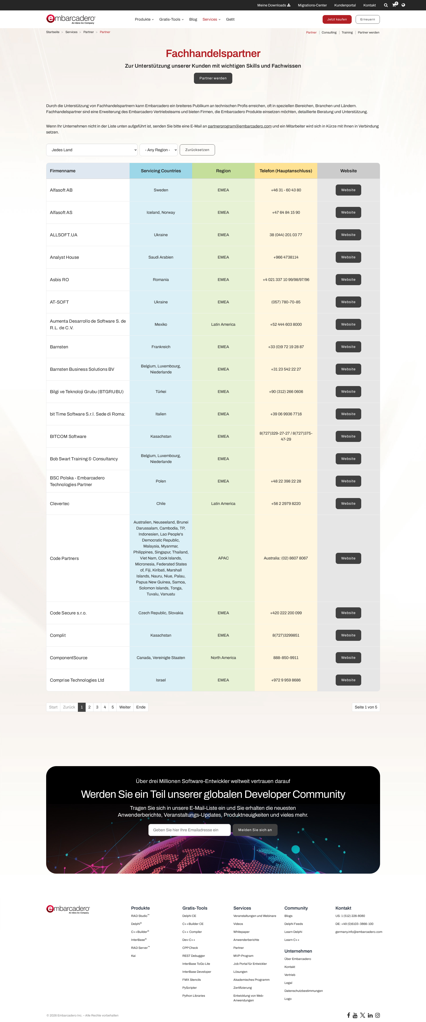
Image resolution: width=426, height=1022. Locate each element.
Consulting (329, 32)
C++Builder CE (192, 924)
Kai (133, 955)
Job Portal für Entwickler (250, 963)
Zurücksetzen (197, 150)
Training (347, 32)
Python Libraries (193, 995)
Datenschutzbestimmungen (303, 991)
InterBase (139, 940)
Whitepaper (241, 932)
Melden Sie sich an (255, 830)
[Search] (386, 5)
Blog (193, 19)
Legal (288, 983)
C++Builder (140, 932)
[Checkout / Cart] (394, 5)
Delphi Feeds (293, 924)
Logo (288, 998)
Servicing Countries (161, 170)
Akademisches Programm (251, 979)
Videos (238, 924)
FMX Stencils (191, 979)
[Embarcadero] (71, 19)
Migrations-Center (312, 5)
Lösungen (240, 971)
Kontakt (369, 5)
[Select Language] (403, 5)
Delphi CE (189, 916)
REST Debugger (193, 955)
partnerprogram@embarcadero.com (240, 126)
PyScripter (189, 987)
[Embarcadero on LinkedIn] (370, 1016)
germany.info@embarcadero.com (357, 932)
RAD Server (140, 947)
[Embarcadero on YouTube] (355, 1016)
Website (348, 190)
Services (210, 19)
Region (223, 170)
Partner (311, 32)
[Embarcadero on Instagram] (377, 1016)
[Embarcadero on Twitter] (362, 1015)
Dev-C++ (188, 940)
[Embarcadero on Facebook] (348, 1016)
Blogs (288, 916)
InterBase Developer (196, 971)
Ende (141, 707)
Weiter (125, 707)
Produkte (143, 19)
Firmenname (62, 170)
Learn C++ (292, 940)
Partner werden (368, 32)
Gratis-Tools (170, 19)
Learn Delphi (293, 932)
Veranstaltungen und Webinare (254, 916)
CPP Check (190, 947)
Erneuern (367, 19)
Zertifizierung (242, 987)
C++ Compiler (192, 932)
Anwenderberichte (246, 940)
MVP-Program (243, 955)
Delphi (136, 924)
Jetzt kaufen (337, 19)
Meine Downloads (272, 5)
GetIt (230, 19)
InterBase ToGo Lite (196, 963)
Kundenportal (345, 5)
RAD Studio (140, 916)
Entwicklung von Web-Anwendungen (248, 998)
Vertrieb (289, 975)
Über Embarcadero (297, 959)
